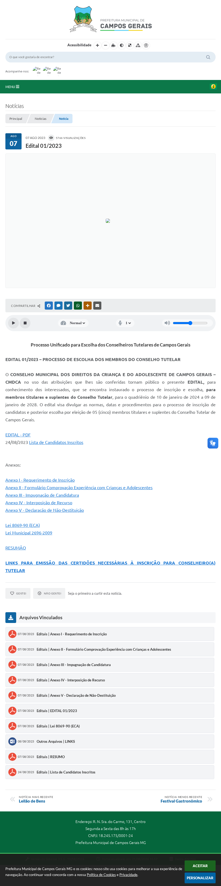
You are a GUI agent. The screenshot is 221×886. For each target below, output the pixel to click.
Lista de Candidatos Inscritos (56, 442)
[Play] (13, 323)
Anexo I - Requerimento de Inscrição (40, 480)
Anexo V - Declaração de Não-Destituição (44, 510)
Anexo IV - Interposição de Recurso (38, 502)
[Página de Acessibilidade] (146, 45)
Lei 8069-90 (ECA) (22, 525)
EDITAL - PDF (18, 434)
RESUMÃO (15, 547)
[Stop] (25, 323)
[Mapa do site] (137, 45)
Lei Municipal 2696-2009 (28, 532)
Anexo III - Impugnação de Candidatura (42, 495)
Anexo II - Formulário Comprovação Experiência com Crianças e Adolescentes (79, 487)
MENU (10, 87)
